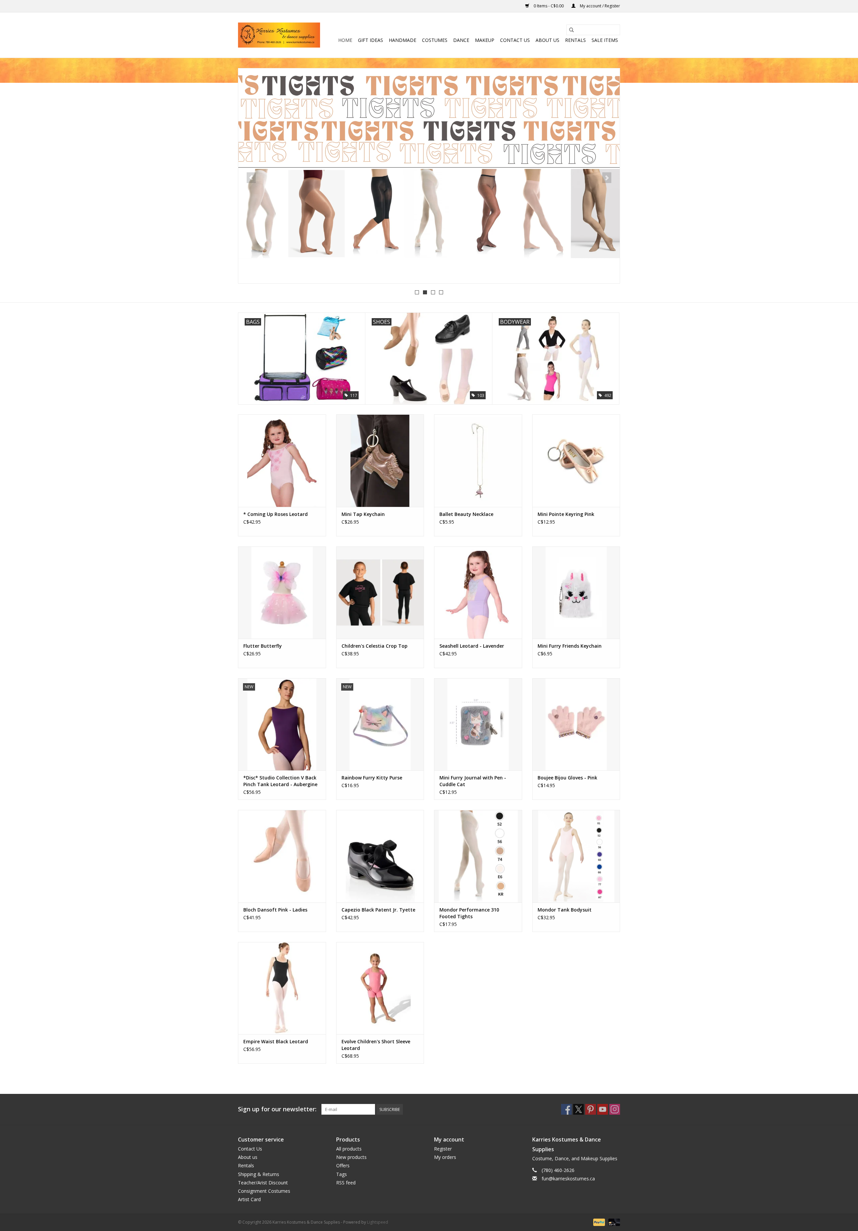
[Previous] (251, 177)
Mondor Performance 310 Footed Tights (469, 913)
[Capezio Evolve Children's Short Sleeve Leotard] (380, 988)
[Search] (571, 29)
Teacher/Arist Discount (263, 1182)
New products (351, 1157)
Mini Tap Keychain (363, 514)
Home (345, 40)
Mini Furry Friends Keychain (570, 646)
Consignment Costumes (264, 1191)
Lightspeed (377, 1222)
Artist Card (249, 1199)
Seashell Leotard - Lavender (471, 646)
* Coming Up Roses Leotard (275, 514)
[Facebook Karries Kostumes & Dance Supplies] (566, 1109)
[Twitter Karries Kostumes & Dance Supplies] (578, 1109)
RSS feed (346, 1182)
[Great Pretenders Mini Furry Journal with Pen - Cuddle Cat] (478, 724)
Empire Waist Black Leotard (275, 1041)
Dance (461, 40)
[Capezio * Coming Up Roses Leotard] (282, 460)
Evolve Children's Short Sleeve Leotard (376, 1044)
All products (349, 1149)
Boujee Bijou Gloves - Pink (567, 777)
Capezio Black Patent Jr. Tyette (378, 909)
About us (547, 40)
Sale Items (605, 40)
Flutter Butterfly (262, 646)
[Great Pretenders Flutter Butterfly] (282, 592)
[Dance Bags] (429, 175)
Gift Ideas (370, 40)
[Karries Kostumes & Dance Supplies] (279, 35)
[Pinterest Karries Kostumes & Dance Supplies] (590, 1109)
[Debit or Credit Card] (613, 1222)
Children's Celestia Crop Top (375, 646)
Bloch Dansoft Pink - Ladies (275, 909)
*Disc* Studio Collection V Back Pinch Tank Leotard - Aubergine (280, 780)
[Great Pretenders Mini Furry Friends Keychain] (576, 592)
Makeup (484, 40)
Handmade (402, 40)
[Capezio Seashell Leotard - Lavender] (478, 592)
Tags (341, 1174)
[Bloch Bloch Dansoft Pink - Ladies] (282, 856)
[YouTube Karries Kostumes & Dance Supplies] (602, 1109)
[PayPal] (598, 1222)
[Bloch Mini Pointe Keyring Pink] (576, 460)
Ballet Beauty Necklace (466, 514)
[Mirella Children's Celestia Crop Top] (380, 592)
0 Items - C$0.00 (549, 6)
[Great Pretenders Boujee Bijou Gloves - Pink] (576, 724)
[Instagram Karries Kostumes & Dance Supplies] (614, 1109)
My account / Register (599, 6)
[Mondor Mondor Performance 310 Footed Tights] (478, 856)
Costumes (434, 40)
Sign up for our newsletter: (277, 1109)
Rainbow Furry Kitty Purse (372, 777)
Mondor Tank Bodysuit (565, 909)
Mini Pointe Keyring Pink (566, 514)
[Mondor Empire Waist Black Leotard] (282, 988)
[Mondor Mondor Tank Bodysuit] (576, 856)
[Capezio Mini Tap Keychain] (380, 460)
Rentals (575, 40)
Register (443, 1149)
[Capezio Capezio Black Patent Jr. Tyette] (380, 856)
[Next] (606, 177)
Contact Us (515, 40)
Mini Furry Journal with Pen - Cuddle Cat (472, 780)
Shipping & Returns (258, 1174)
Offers (343, 1165)
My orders (445, 1157)
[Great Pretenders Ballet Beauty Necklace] (478, 460)
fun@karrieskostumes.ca (568, 1178)
